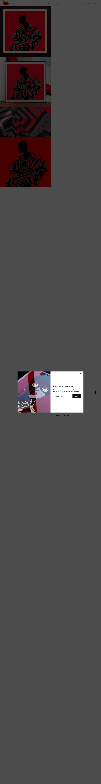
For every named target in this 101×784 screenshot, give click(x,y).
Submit (77, 396)
